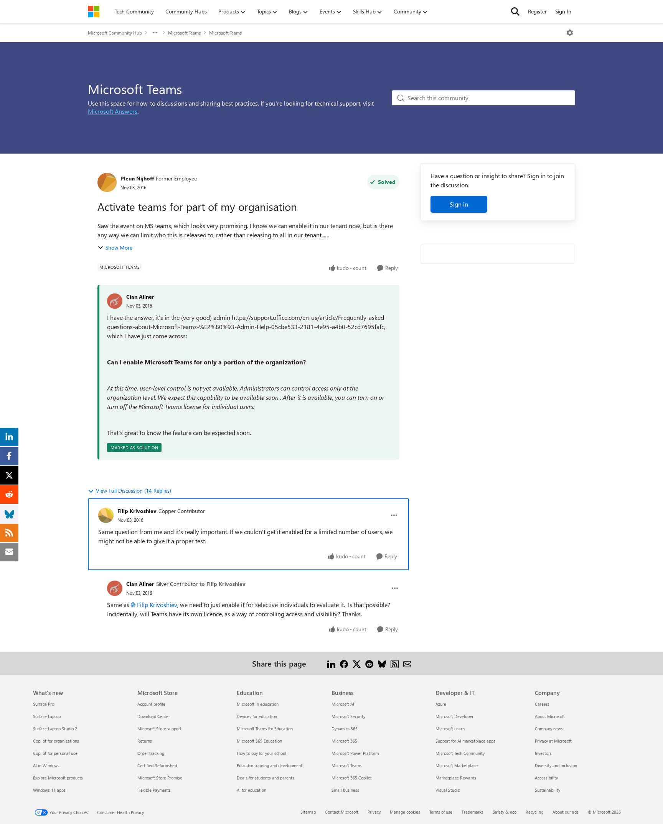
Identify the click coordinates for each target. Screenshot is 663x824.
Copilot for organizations (56, 741)
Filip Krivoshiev (137, 511)
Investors (543, 753)
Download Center (153, 716)
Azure (440, 704)
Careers (542, 704)
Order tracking (150, 753)
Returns (144, 741)
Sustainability (547, 790)
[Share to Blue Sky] (382, 663)
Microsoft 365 (344, 741)
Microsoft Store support (159, 728)
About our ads (565, 812)
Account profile (151, 704)
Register (537, 11)
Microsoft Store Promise (159, 778)
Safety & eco (504, 812)
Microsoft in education (258, 704)
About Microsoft (550, 716)
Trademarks (472, 812)
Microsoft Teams (184, 33)
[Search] (515, 11)
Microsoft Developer (454, 716)
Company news (549, 728)
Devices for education (257, 716)
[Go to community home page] (93, 11)
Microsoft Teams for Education (265, 728)
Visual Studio (447, 790)
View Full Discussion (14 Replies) (133, 490)
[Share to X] (357, 663)
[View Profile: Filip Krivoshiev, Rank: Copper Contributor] (106, 515)
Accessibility (546, 778)
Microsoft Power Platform (355, 753)
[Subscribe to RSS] (395, 663)
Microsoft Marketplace (456, 765)
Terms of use (440, 812)
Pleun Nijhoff (137, 178)
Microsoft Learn (450, 728)
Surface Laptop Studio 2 (55, 728)
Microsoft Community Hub (115, 33)
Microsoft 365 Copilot (352, 778)
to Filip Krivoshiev (223, 583)
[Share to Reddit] (369, 663)
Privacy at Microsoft (553, 741)
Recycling (534, 812)
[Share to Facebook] (344, 663)
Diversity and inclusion (556, 765)
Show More (119, 247)
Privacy (374, 812)
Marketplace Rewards (455, 778)
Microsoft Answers (112, 111)
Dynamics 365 (345, 728)
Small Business (345, 790)
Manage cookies (405, 812)
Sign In (563, 11)
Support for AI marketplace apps (465, 741)
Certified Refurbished (157, 765)
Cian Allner (140, 296)
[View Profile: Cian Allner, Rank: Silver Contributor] (114, 588)
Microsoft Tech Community (460, 753)
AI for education (251, 790)
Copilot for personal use (55, 753)
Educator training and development (269, 765)
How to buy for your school (261, 753)
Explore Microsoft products (58, 778)
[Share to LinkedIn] (331, 663)
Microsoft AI (343, 704)
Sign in (459, 204)
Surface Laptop (47, 716)
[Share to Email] (407, 663)
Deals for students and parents (265, 778)
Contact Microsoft (341, 812)
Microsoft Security (348, 716)
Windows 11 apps (49, 790)
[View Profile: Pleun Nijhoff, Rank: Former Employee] (107, 182)
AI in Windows (46, 765)
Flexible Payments (154, 790)
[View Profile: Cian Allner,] (114, 301)
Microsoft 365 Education (259, 741)
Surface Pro (43, 704)
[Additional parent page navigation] (155, 32)
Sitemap (308, 812)
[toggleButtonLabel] (569, 32)
